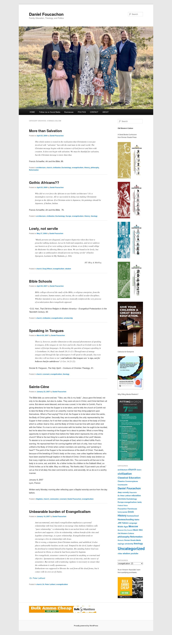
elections (122, 499)
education (136, 495)
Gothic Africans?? (44, 182)
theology (94, 216)
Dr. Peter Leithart (48, 584)
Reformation (34, 170)
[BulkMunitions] (130, 597)
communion (54, 499)
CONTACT (94, 112)
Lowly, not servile (43, 228)
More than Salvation (45, 130)
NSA (141, 530)
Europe (68, 216)
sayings (121, 543)
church (49, 167)
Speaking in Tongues (46, 330)
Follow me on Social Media (49, 112)
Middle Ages (123, 526)
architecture (41, 167)
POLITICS (82, 112)
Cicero (139, 470)
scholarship (68, 318)
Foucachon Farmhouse (127, 508)
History (87, 167)
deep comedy (123, 492)
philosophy (95, 167)
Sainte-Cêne (39, 386)
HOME (32, 112)
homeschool (133, 515)
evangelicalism (77, 167)
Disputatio (133, 492)
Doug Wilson (47, 268)
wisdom (68, 268)
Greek (131, 511)
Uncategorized (131, 548)
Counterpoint (122, 485)
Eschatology (66, 167)
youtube (134, 553)
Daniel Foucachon (46, 14)
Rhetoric (121, 540)
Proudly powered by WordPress (86, 625)
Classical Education (129, 477)
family (139, 502)
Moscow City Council (125, 530)
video (120, 553)
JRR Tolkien (123, 523)
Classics (121, 481)
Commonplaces (131, 481)
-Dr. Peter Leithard (37, 578)
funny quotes (122, 512)
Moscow (133, 526)
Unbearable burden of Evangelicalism (60, 511)
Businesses (69, 112)
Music (135, 530)
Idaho (136, 519)
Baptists (39, 499)
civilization (57, 167)
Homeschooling (126, 519)
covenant (46, 374)
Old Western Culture (126, 533)
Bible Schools (40, 281)
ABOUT (106, 112)
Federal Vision (123, 505)
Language (133, 523)
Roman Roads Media (132, 540)
